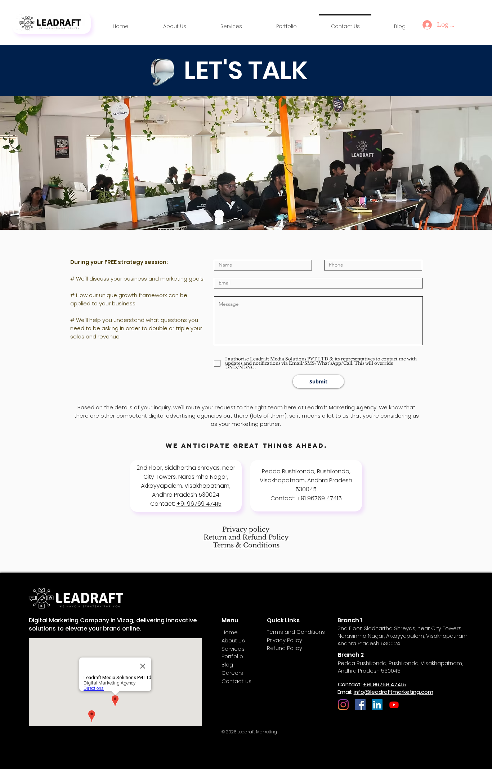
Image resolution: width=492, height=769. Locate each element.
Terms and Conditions (296, 632)
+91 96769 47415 (199, 504)
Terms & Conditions (246, 545)
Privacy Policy (284, 640)
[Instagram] (343, 704)
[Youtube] (394, 704)
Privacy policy (246, 529)
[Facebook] (360, 704)
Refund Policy (284, 648)
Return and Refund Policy (246, 537)
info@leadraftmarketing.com (393, 692)
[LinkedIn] (377, 704)
